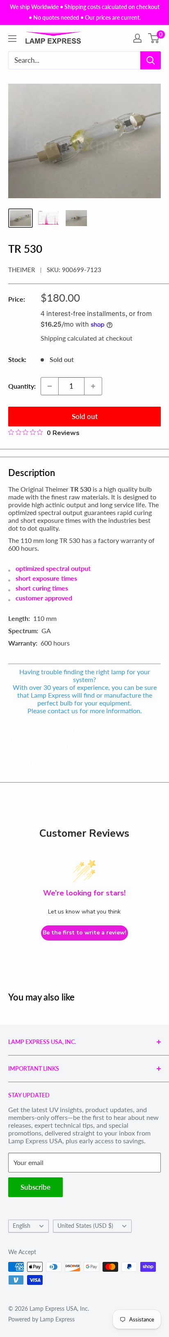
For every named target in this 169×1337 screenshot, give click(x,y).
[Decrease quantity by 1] (49, 386)
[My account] (137, 38)
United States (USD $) (85, 1226)
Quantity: (22, 386)
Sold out (85, 416)
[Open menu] (12, 38)
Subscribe (35, 1187)
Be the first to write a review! (84, 932)
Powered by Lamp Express (41, 1319)
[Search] (150, 60)
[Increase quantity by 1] (93, 386)
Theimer (21, 269)
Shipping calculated (69, 338)
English (21, 1226)
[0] (154, 38)
